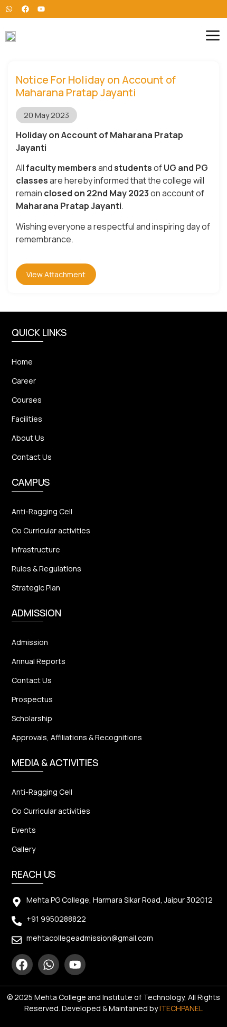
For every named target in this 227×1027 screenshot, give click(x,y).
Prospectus (32, 699)
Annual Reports (38, 661)
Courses (27, 400)
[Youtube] (75, 964)
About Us (28, 438)
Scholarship (32, 718)
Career (24, 381)
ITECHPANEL (181, 1008)
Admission (30, 642)
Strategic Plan (36, 588)
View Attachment (56, 274)
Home (22, 362)
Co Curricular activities (51, 530)
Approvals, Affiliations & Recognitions (77, 737)
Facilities (27, 419)
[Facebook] (22, 964)
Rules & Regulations (46, 569)
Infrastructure (36, 549)
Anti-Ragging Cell (42, 511)
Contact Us (32, 457)
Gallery (23, 849)
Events (24, 830)
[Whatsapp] (48, 964)
